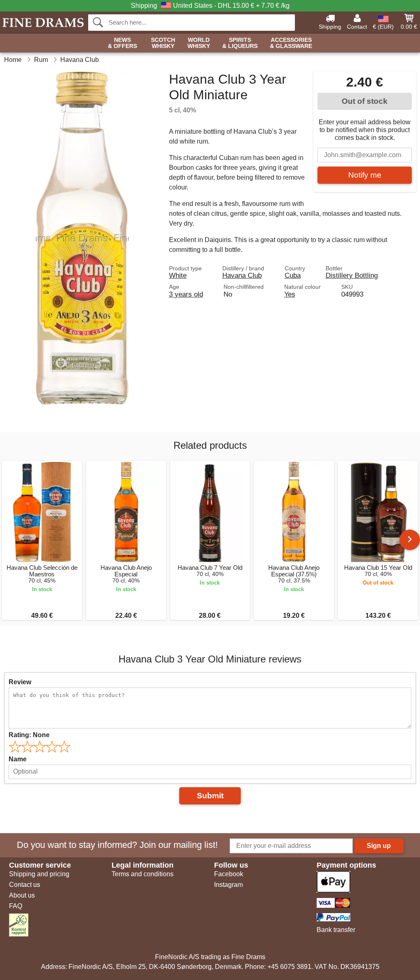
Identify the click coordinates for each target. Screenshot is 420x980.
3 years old (186, 294)
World (198, 43)
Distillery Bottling (352, 275)
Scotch (163, 43)
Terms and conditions (142, 873)
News (122, 43)
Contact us (24, 884)
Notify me (364, 175)
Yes (289, 294)
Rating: (29, 734)
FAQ (15, 905)
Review (20, 681)
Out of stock (365, 101)
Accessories (291, 43)
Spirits (240, 43)
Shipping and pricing (39, 873)
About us (22, 895)
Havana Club (242, 275)
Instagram (228, 884)
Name (18, 759)
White (178, 275)
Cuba (293, 275)
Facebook (228, 873)
